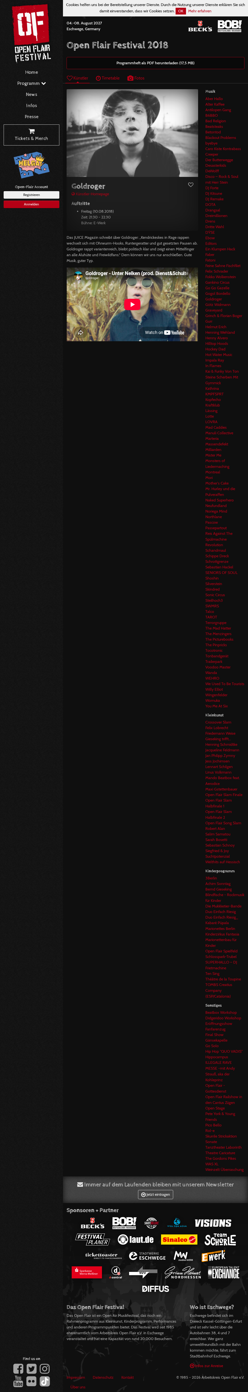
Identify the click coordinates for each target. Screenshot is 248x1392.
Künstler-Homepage (92, 194)
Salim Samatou (217, 834)
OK (180, 11)
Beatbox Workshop (221, 1012)
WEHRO (212, 678)
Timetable (110, 77)
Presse (32, 117)
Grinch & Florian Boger (223, 315)
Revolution (214, 545)
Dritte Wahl (214, 227)
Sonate (211, 1141)
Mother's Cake (217, 483)
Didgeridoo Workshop (223, 1018)
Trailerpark (213, 661)
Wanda (211, 672)
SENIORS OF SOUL (221, 572)
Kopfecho (213, 399)
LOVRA (211, 422)
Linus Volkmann (218, 772)
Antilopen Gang (218, 110)
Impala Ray (214, 360)
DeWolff (212, 171)
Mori (209, 477)
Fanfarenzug (215, 1029)
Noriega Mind (216, 511)
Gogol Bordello (217, 293)
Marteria (212, 438)
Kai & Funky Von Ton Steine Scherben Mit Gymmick (222, 377)
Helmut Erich (215, 327)
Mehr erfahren (199, 11)
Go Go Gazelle (217, 288)
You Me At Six (216, 706)
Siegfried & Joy (217, 850)
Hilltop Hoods (216, 343)
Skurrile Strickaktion (221, 1136)
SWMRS (212, 606)
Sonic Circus (215, 595)
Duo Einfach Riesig (220, 911)
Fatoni (210, 260)
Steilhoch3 (214, 600)
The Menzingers (218, 633)
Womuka (212, 700)
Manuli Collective (219, 433)
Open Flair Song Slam (223, 823)
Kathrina (212, 388)
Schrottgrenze (216, 561)
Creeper (211, 154)
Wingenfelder (216, 695)
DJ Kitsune (213, 193)
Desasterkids (215, 165)
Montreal (212, 472)
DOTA (210, 204)
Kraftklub (212, 405)
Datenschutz (103, 1377)
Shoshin (212, 578)
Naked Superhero (219, 500)
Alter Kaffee (215, 104)
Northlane (213, 517)
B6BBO (211, 115)
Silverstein (213, 583)
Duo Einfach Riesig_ (221, 917)
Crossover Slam (218, 722)
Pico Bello (213, 1125)
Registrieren (31, 195)
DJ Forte (211, 188)
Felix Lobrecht (216, 727)
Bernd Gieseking (218, 889)
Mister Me (213, 455)
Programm (29, 83)
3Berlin (211, 878)
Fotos (138, 77)
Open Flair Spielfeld (221, 951)
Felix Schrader (216, 271)
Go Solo (212, 1046)
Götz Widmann (218, 304)
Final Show (214, 1034)
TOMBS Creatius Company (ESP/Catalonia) (218, 990)
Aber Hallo (214, 98)
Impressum (76, 1377)
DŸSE (210, 232)
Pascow (211, 522)
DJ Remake (214, 199)
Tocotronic (214, 650)
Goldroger (213, 299)
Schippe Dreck (217, 556)
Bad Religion (215, 121)
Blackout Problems (220, 137)
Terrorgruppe (215, 622)
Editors (211, 243)
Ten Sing (212, 973)
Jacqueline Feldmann (222, 750)
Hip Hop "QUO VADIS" (224, 1051)
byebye (211, 143)
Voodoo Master (218, 667)
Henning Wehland (220, 332)
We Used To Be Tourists (224, 684)
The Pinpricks (216, 645)
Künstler (80, 77)
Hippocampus (216, 1057)
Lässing (211, 410)
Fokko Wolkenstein (220, 277)
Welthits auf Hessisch (222, 862)
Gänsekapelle (216, 1040)
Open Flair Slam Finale (223, 794)
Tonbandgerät (216, 656)
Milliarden (213, 449)
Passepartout (216, 528)
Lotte (209, 416)
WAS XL (211, 1164)
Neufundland (216, 505)
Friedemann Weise (220, 733)
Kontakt (127, 1377)
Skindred (212, 589)
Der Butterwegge (219, 160)
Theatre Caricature (220, 1153)
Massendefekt (216, 444)
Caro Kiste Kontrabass (223, 148)
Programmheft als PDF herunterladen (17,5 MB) (155, 63)
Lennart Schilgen (219, 766)
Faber (209, 254)
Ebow (210, 238)
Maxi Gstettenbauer (221, 789)
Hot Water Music (218, 354)
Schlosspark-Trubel (221, 956)
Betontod (213, 132)
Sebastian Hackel (219, 567)
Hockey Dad (215, 349)
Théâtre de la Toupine (223, 979)
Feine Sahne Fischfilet (222, 265)
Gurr (208, 321)
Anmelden (31, 204)
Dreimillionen (216, 215)
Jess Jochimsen (217, 761)
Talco (209, 611)
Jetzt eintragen (158, 1194)
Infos (31, 106)
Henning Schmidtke (221, 744)
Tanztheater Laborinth (223, 1147)
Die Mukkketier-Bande (223, 906)
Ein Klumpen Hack (220, 249)
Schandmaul (215, 550)
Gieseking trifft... (218, 739)
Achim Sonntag (218, 883)
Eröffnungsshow (218, 1023)
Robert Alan (215, 828)
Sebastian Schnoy (220, 845)
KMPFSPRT (214, 394)
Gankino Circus (217, 282)
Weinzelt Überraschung (224, 1169)
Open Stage (215, 1108)
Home (31, 72)
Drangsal (212, 210)
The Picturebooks (219, 639)
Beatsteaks (214, 126)
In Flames (213, 365)
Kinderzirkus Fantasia (222, 934)
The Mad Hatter (218, 628)
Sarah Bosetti (216, 839)
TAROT (211, 617)
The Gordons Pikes (220, 1158)
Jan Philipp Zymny (220, 755)
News (31, 94)
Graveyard (213, 310)
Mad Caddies (216, 427)
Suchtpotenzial (217, 856)
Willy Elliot (214, 689)
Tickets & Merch (31, 138)
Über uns (77, 1387)
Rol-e (210, 1130)
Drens (210, 221)
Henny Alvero (216, 338)
